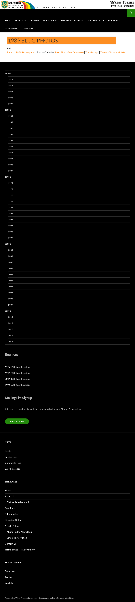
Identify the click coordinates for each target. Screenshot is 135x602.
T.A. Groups (92, 52)
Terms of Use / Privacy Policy (20, 549)
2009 (10, 305)
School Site (114, 20)
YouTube (9, 583)
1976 (10, 85)
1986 (10, 152)
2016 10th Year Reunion (17, 378)
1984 (10, 140)
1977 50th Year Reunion (17, 367)
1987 (10, 158)
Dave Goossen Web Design (63, 598)
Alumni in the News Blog (19, 531)
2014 (10, 341)
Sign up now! (17, 421)
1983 (10, 134)
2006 (10, 286)
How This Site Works (70, 20)
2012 (10, 329)
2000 (10, 250)
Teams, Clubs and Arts (112, 52)
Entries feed (11, 456)
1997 (10, 225)
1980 (10, 116)
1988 (10, 164)
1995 (10, 213)
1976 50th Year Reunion (17, 384)
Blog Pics (60, 52)
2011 (10, 323)
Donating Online (13, 520)
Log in (8, 451)
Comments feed (13, 462)
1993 (10, 201)
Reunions (34, 20)
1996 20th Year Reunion (17, 373)
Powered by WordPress (15, 598)
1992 (10, 195)
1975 (10, 79)
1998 (10, 231)
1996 (10, 219)
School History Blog (17, 537)
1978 (10, 97)
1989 (10, 171)
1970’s (8, 73)
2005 (10, 280)
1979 (10, 104)
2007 (10, 292)
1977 (10, 91)
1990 (10, 183)
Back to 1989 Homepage (20, 52)
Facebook (10, 571)
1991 (10, 189)
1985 (10, 146)
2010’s (8, 311)
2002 (10, 262)
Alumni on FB (11, 28)
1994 (10, 207)
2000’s (8, 244)
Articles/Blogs (94, 20)
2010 (10, 317)
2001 (10, 256)
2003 (10, 268)
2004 (10, 274)
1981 (10, 122)
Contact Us (27, 28)
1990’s (8, 177)
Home (7, 20)
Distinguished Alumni (18, 502)
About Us (19, 20)
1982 (10, 128)
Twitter (8, 577)
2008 (10, 298)
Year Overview (75, 52)
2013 (10, 335)
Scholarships (50, 20)
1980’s (8, 110)
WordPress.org (12, 468)
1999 (10, 238)
